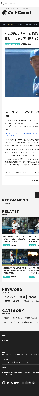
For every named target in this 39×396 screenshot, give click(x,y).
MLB (3, 352)
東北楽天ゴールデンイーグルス (13, 318)
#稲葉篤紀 (7, 301)
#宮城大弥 (16, 301)
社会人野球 (17, 362)
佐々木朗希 (24, 354)
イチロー (30, 354)
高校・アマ (5, 360)
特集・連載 (29, 24)
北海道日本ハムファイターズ (12, 44)
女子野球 (23, 362)
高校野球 (4, 362)
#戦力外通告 (32, 297)
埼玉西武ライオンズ (31, 318)
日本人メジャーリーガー (8, 354)
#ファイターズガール (10, 297)
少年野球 (29, 362)
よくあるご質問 (6, 375)
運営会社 (27, 373)
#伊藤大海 (26, 301)
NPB (35, 24)
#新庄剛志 (22, 297)
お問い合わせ (18, 373)
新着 (4, 24)
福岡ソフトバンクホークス (11, 322)
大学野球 (10, 362)
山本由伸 (17, 354)
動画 (3, 367)
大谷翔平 (20, 24)
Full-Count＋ (12, 24)
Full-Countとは (7, 373)
